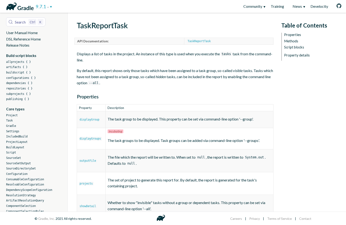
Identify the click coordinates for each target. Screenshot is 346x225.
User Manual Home (22, 32)
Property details (297, 55)
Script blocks (294, 47)
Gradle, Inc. (47, 219)
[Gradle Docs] (19, 5)
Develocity (319, 6)
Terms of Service (279, 219)
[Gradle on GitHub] (336, 6)
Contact (305, 219)
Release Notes (17, 45)
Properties (292, 34)
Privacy (254, 219)
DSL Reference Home (23, 39)
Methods (291, 41)
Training (277, 6)
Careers (236, 219)
